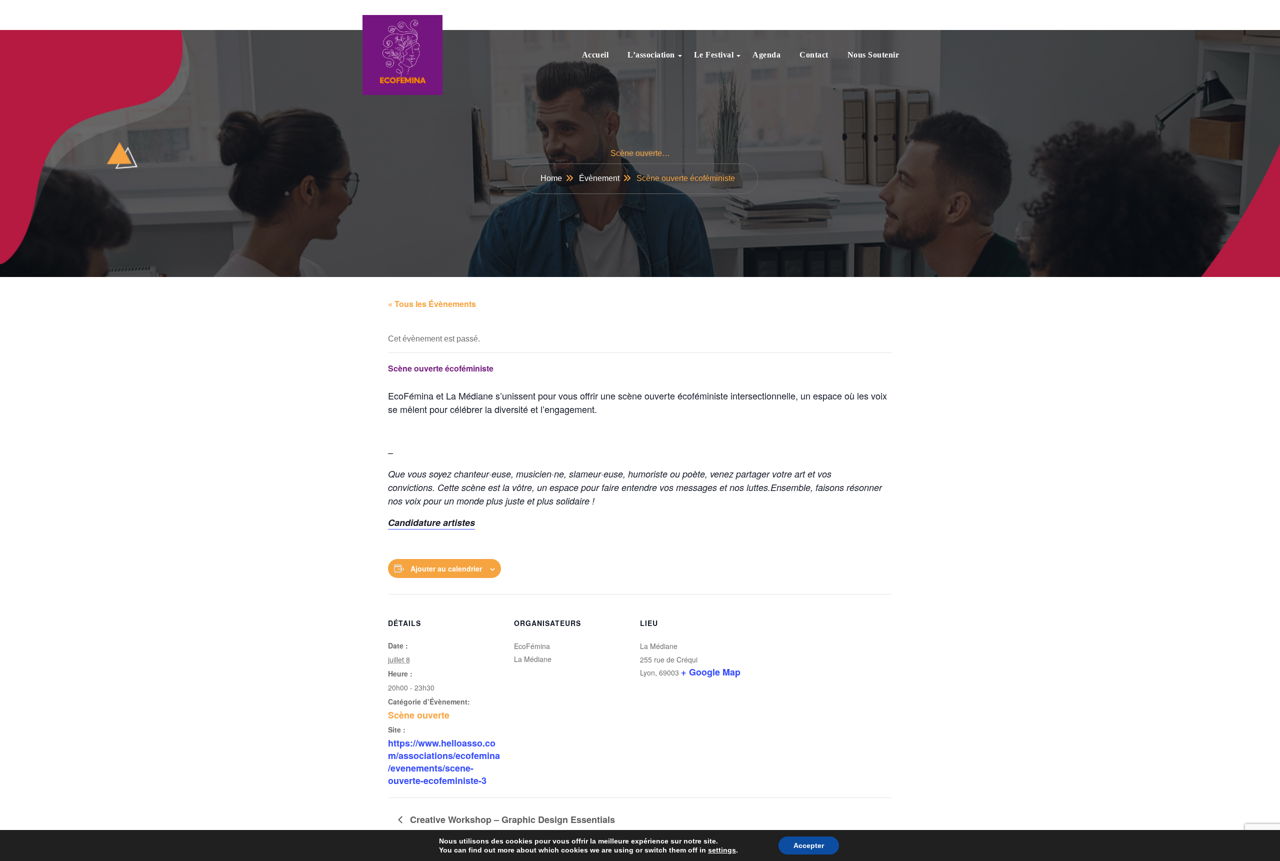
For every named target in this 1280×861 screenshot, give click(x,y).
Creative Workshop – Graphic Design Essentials (511, 819)
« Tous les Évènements (432, 304)
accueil (595, 54)
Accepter (809, 846)
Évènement (599, 178)
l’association (651, 54)
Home (551, 178)
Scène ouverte (419, 715)
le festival (714, 54)
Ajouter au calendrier (446, 569)
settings (722, 850)
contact (814, 54)
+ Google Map (710, 672)
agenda (766, 54)
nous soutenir (874, 54)
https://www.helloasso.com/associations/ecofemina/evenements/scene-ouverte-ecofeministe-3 (444, 762)
